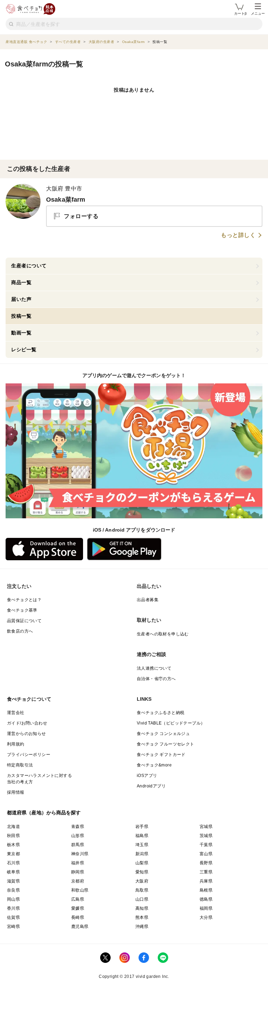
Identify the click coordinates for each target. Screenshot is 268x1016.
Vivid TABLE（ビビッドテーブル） (171, 723)
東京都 (13, 853)
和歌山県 (80, 890)
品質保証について (24, 620)
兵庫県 (206, 881)
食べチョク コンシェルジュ (163, 733)
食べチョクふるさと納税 (160, 712)
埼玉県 (141, 844)
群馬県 (77, 844)
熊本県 (141, 917)
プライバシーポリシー (28, 754)
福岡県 (206, 908)
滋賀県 (13, 881)
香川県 (13, 908)
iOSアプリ (147, 775)
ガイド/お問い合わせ (27, 723)
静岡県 (77, 872)
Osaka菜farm (65, 199)
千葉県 (206, 844)
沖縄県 (141, 926)
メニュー (258, 13)
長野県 (206, 862)
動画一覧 (21, 333)
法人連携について (154, 668)
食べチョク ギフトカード (161, 754)
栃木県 (13, 844)
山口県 (141, 899)
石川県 (13, 862)
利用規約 (15, 744)
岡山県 (13, 899)
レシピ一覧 (24, 349)
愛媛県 (77, 908)
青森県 (77, 826)
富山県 (206, 853)
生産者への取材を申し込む (163, 634)
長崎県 (77, 917)
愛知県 (141, 872)
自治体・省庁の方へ (156, 678)
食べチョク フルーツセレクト (165, 744)
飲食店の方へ (20, 631)
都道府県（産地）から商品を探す (44, 812)
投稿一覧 (21, 316)
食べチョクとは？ (24, 599)
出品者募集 (147, 599)
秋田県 (13, 835)
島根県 (206, 890)
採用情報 (15, 792)
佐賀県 (13, 917)
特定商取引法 (20, 765)
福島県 (141, 835)
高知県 (141, 908)
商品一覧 (21, 282)
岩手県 (141, 826)
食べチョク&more (154, 765)
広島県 (77, 899)
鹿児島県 (80, 926)
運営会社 (15, 712)
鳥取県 (141, 890)
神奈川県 (80, 853)
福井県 (77, 862)
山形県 (77, 835)
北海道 (13, 826)
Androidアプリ (151, 786)
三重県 (206, 872)
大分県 (206, 917)
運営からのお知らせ (26, 733)
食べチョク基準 (22, 610)
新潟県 (141, 853)
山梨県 (141, 862)
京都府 (77, 881)
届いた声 (21, 299)
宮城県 (206, 826)
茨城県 (206, 835)
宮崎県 (13, 926)
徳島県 (206, 899)
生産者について (29, 265)
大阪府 (141, 881)
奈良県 (13, 890)
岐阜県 (13, 872)
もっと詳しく (238, 235)
